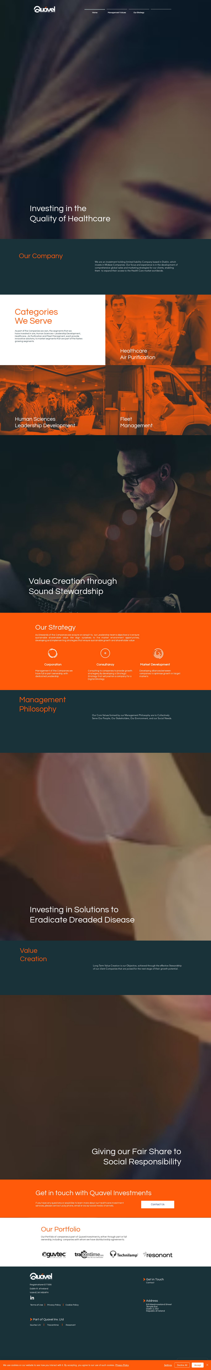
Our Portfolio (60, 1229)
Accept (197, 1365)
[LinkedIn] (32, 1298)
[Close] (207, 1365)
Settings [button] (168, 1365)
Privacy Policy (122, 1365)
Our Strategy (55, 627)
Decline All (182, 1365)
